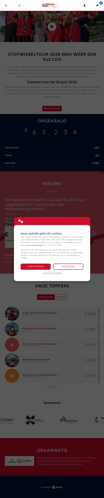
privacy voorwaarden (34, 245)
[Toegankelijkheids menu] (101, 3)
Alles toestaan (36, 266)
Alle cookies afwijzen (52, 273)
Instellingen (68, 266)
